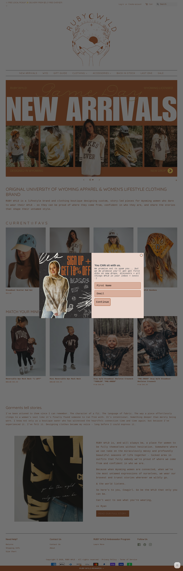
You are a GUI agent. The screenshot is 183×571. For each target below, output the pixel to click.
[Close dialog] (141, 255)
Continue (102, 302)
